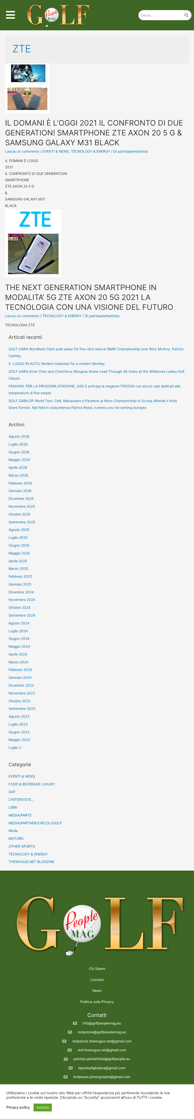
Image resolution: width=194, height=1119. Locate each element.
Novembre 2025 (22, 506)
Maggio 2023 (19, 740)
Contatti (97, 980)
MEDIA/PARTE (20, 815)
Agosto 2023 (19, 716)
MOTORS (16, 838)
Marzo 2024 (18, 662)
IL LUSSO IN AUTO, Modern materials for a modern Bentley (57, 364)
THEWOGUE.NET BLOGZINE (31, 862)
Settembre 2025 (22, 522)
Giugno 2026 (19, 452)
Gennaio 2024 (20, 677)
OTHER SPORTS (22, 846)
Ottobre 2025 (19, 514)
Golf (12, 792)
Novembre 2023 (22, 693)
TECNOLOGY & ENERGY (90, 151)
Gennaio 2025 (20, 584)
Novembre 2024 (22, 600)
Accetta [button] (43, 1107)
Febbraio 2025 (20, 576)
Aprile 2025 (18, 561)
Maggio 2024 (19, 646)
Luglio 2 (15, 747)
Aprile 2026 (18, 467)
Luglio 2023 (18, 724)
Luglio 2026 (18, 444)
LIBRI (13, 807)
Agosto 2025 (19, 530)
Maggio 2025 (19, 553)
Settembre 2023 (22, 709)
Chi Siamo (97, 969)
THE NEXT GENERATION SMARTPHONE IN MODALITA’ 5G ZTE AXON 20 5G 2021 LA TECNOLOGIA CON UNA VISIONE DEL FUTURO (89, 297)
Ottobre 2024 (20, 607)
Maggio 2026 (19, 460)
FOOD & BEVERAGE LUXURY (32, 784)
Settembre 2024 (22, 615)
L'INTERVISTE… (21, 800)
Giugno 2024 (19, 639)
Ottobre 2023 (20, 701)
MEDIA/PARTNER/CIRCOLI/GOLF (35, 823)
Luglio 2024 (18, 631)
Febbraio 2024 (20, 670)
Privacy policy (18, 1107)
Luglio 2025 (18, 537)
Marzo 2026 (18, 475)
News (97, 991)
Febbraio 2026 (20, 483)
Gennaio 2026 (20, 491)
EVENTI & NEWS (55, 151)
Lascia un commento (22, 151)
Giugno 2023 (19, 732)
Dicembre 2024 (21, 592)
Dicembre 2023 (21, 685)
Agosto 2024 (19, 623)
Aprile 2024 (18, 654)
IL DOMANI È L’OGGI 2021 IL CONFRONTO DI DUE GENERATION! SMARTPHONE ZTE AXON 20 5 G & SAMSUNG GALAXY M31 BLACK (94, 132)
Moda (13, 831)
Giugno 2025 (19, 545)
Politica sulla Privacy (97, 1002)
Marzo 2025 (18, 569)
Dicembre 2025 (21, 499)
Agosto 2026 (19, 436)
